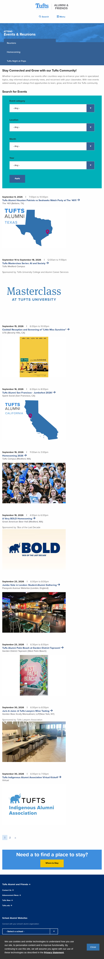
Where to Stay (52, 863)
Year (12, 158)
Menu (62, 16)
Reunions (11, 43)
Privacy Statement (54, 952)
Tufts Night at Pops (16, 61)
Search (45, 16)
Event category (17, 101)
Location (14, 119)
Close (93, 947)
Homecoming (13, 52)
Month (13, 139)
